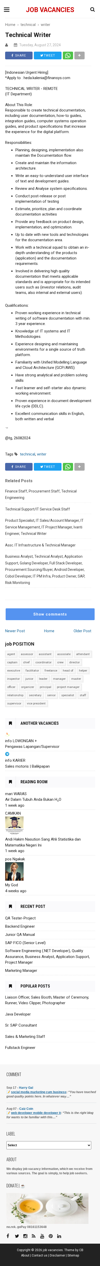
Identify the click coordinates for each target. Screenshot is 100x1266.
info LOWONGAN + (21, 741)
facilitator (32, 670)
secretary (35, 695)
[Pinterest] (52, 1236)
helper (83, 670)
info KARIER (15, 760)
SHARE (20, 55)
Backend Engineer (20, 926)
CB (81, 1250)
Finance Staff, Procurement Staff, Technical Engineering (41, 494)
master (76, 679)
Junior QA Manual (20, 934)
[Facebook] (10, 1236)
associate (64, 654)
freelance (51, 670)
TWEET (49, 55)
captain (12, 662)
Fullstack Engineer (20, 1047)
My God (11, 885)
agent (11, 654)
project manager (68, 687)
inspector (13, 679)
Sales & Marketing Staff (25, 1036)
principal (45, 687)
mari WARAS (16, 794)
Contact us (39, 1255)
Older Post (82, 631)
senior (51, 695)
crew (60, 662)
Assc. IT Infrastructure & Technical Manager (40, 545)
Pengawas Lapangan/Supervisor (32, 746)
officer (11, 687)
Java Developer (18, 1014)
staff (83, 695)
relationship (15, 695)
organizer (27, 687)
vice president (36, 703)
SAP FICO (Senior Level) (25, 943)
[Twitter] (19, 1236)
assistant (45, 654)
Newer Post (15, 631)
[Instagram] (27, 1236)
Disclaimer (57, 1255)
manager (59, 679)
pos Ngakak (15, 859)
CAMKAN (13, 813)
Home (49, 631)
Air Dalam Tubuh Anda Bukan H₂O (33, 799)
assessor (27, 654)
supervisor (14, 703)
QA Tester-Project (20, 918)
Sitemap (73, 1255)
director (74, 662)
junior (29, 679)
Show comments (50, 614)
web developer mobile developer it (36, 1113)
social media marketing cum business (38, 1092)
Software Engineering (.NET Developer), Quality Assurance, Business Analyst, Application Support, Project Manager (47, 956)
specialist (67, 695)
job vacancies (50, 10)
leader (43, 679)
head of (68, 670)
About (25, 1255)
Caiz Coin (26, 1109)
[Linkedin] (61, 1236)
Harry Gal (26, 1088)
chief (26, 662)
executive (13, 670)
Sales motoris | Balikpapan (27, 766)
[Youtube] (44, 1236)
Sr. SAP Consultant (21, 1025)
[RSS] (35, 1236)
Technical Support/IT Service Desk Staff (37, 509)
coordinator (43, 662)
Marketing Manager (21, 970)
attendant (83, 654)
